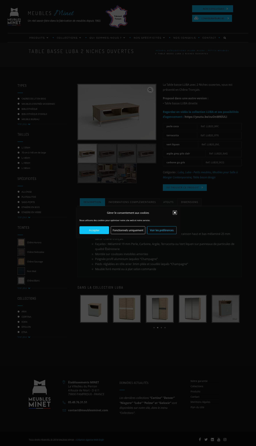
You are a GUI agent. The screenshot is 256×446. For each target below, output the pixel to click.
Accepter (94, 230)
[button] (175, 212)
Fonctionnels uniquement (128, 230)
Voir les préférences (162, 230)
